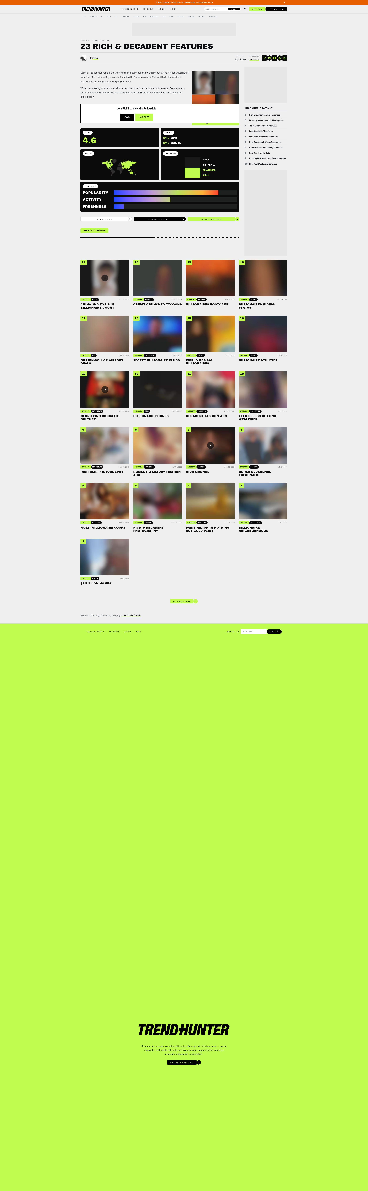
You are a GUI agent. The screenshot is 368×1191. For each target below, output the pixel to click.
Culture (125, 17)
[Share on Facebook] (274, 58)
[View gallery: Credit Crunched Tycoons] (227, 82)
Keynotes (213, 17)
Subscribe (274, 632)
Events (161, 9)
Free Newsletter (276, 9)
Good (171, 17)
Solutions (148, 9)
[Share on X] (279, 58)
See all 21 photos (94, 231)
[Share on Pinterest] (285, 58)
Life (116, 17)
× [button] (284, 2)
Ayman (95, 58)
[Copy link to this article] (264, 58)
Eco (163, 17)
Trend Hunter (85, 40)
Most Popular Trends (131, 615)
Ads (144, 17)
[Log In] (245, 9)
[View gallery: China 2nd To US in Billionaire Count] (204, 82)
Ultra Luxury (105, 40)
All (84, 17)
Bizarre (201, 17)
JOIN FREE (144, 117)
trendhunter (254, 59)
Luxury (181, 17)
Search (234, 9)
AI (101, 17)
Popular (93, 17)
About (173, 9)
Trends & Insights (129, 9)
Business (154, 17)
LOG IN (127, 117)
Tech (109, 17)
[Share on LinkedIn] (269, 58)
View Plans (257, 9)
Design (136, 17)
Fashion (191, 17)
